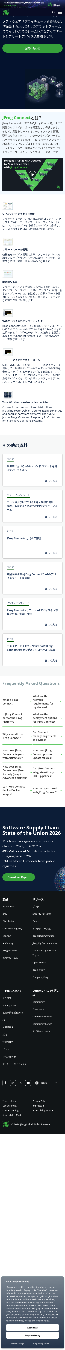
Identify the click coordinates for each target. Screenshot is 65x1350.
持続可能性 (8, 1041)
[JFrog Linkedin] (13, 1082)
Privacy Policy (39, 1100)
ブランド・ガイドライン (15, 1063)
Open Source (39, 962)
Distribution (9, 921)
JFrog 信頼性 (38, 969)
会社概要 (7, 997)
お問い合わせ (9, 1056)
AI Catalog (8, 943)
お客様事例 (8, 1027)
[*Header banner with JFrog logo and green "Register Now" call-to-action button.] (32, 4)
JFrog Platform (10, 950)
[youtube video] (32, 174)
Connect (7, 935)
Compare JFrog (40, 977)
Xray (5, 913)
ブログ (35, 906)
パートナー (8, 1019)
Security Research (41, 913)
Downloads (38, 1009)
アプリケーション (41, 1031)
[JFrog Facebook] (5, 1082)
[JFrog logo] (7, 12)
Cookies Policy (10, 1105)
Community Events (42, 1016)
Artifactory (8, 906)
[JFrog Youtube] (28, 1082)
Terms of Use (9, 1100)
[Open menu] (59, 12)
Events (35, 921)
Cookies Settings (11, 1110)
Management (10, 1005)
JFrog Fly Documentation (45, 943)
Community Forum (42, 1023)
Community (38, 1001)
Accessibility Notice (42, 1110)
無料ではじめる (10, 957)
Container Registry (12, 928)
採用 (5, 1034)
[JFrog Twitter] (20, 1082)
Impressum (38, 1105)
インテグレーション (42, 928)
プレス (6, 1049)
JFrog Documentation (43, 935)
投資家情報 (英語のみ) (13, 1012)
